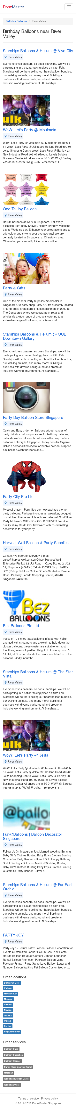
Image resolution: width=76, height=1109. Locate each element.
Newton (7, 1004)
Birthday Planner (12, 1060)
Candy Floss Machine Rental (18, 1066)
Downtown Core (11, 982)
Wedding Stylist (11, 1084)
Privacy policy (49, 1098)
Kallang (7, 988)
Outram (7, 1020)
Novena (7, 1010)
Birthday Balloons (16, 21)
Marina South (10, 993)
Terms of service (28, 1098)
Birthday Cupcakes (13, 1054)
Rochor (7, 1026)
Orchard (8, 1015)
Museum (8, 999)
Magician (8, 1072)
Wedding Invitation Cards (16, 1078)
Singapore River (12, 1031)
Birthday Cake (11, 1048)
